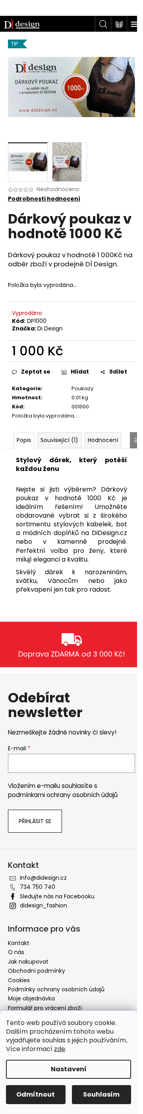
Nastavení (69, 1069)
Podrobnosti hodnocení (44, 199)
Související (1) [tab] (59, 440)
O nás (16, 952)
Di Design (50, 328)
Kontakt (18, 943)
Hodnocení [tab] (103, 440)
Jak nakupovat (28, 962)
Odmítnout (35, 1094)
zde (59, 1048)
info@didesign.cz (43, 878)
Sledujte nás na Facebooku (57, 896)
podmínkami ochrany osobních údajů (63, 795)
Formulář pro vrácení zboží (45, 1008)
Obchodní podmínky (36, 971)
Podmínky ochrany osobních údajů (56, 989)
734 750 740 (37, 887)
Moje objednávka (31, 998)
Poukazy (82, 388)
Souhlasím (101, 1094)
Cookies (19, 980)
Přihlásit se (35, 821)
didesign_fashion (43, 905)
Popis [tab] (24, 440)
